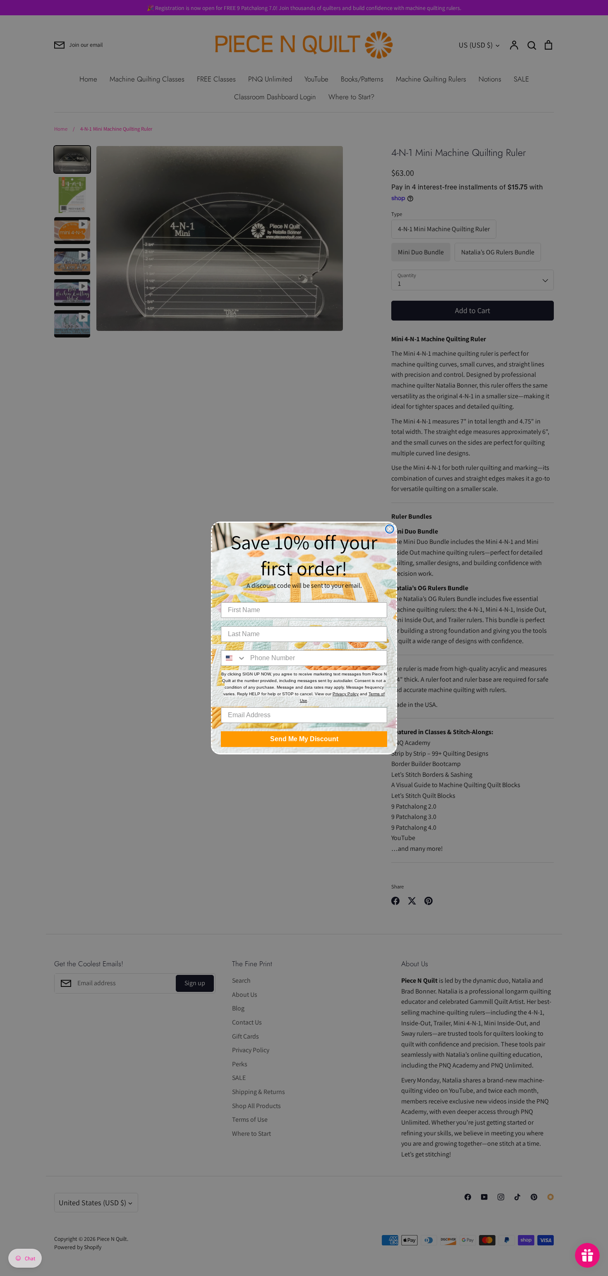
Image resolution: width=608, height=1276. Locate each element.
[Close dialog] (389, 529)
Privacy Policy (346, 694)
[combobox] (233, 658)
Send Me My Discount (304, 738)
